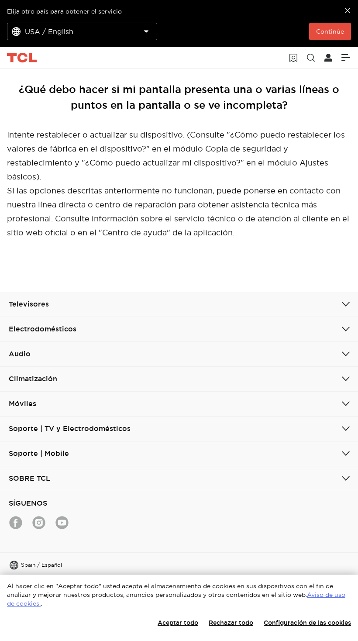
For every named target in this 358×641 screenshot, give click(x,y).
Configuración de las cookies (307, 623)
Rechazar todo (231, 623)
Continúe (330, 31)
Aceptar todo (178, 623)
